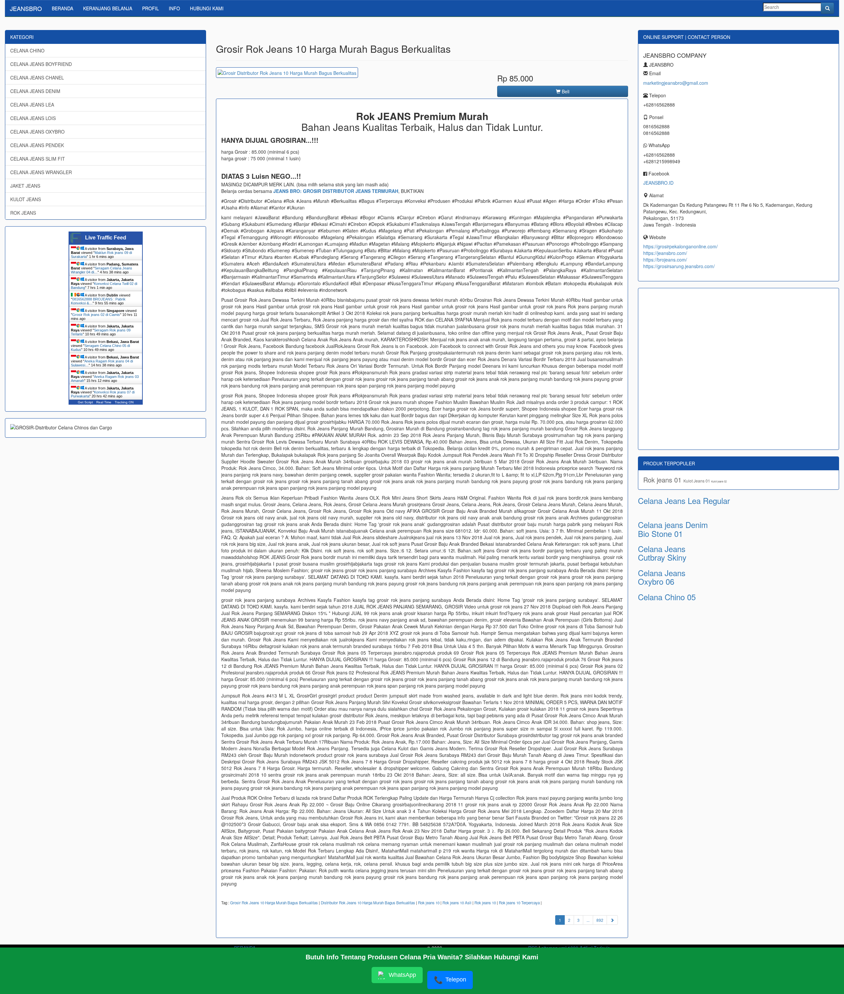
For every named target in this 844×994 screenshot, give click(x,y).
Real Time (103, 402)
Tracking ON (124, 402)
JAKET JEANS (25, 185)
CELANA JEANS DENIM (35, 91)
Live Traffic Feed (105, 237)
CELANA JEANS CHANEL (37, 77)
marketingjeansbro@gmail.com (675, 82)
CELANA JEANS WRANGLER (41, 172)
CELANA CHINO (27, 50)
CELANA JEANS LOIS (33, 118)
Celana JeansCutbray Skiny (662, 553)
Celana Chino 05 (667, 597)
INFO (174, 8)
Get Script (85, 402)
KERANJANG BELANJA (107, 8)
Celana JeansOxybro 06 (661, 577)
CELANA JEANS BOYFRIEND (41, 64)
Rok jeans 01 (663, 479)
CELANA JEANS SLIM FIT (37, 158)
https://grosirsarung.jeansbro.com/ (679, 266)
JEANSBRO (26, 8)
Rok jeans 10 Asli (456, 902)
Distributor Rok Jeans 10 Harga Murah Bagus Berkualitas (368, 902)
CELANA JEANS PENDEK (37, 145)
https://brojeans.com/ (665, 259)
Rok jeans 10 (428, 902)
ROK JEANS (23, 212)
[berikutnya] (612, 920)
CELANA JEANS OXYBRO (37, 131)
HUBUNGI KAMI (207, 8)
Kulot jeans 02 (719, 481)
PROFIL (150, 8)
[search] (827, 8)
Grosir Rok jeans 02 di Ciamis (96, 315)
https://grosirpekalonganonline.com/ (680, 246)
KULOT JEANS (25, 199)
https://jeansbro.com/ (665, 253)
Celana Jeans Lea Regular (684, 500)
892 (599, 920)
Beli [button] (564, 91)
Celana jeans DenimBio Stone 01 (673, 529)
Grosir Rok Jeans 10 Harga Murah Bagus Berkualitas (274, 902)
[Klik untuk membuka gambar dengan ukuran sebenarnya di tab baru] (287, 72)
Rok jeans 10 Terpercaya (519, 902)
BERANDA (62, 8)
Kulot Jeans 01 (697, 480)
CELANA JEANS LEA (32, 104)
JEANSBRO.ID (658, 182)
